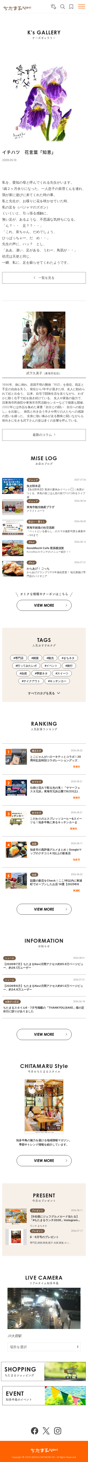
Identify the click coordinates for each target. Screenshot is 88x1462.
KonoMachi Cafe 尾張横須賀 (45, 548)
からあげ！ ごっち (38, 568)
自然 (24, 673)
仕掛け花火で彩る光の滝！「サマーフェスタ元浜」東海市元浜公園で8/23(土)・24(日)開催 (56, 791)
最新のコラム (42, 435)
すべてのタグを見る (42, 693)
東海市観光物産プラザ (40, 507)
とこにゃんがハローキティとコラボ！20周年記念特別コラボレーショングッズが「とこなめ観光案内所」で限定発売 (55, 760)
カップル (69, 1242)
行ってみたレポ (27, 665)
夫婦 (56, 1242)
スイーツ (62, 673)
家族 (61, 1242)
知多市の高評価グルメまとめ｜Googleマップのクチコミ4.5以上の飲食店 (56, 851)
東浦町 (76, 890)
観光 (51, 658)
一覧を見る (46, 278)
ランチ (33, 1225)
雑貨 (36, 658)
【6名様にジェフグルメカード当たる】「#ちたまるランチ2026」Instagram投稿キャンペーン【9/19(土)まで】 (55, 1220)
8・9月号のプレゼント (44, 1237)
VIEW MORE (44, 605)
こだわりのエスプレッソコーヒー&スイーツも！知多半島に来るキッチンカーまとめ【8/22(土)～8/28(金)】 (56, 822)
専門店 (19, 658)
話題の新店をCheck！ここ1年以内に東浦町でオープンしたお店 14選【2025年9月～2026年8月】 (56, 884)
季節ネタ (42, 673)
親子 (50, 1242)
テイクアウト (31, 681)
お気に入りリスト (71, 7)
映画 (45, 1242)
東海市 (76, 797)
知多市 (76, 859)
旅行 (70, 665)
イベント (51, 665)
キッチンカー (58, 681)
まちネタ (69, 658)
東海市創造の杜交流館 (40, 527)
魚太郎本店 (34, 486)
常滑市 (76, 766)
